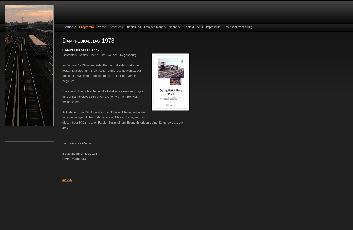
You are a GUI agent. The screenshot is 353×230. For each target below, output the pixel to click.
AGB (200, 27)
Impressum (213, 27)
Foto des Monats (155, 27)
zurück (67, 179)
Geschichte (116, 27)
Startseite (70, 27)
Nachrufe (175, 27)
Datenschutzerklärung (238, 27)
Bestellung (134, 27)
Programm (86, 27)
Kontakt (189, 27)
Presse (101, 27)
